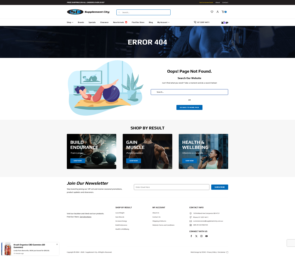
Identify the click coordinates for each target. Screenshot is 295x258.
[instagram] (201, 236)
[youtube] (206, 236)
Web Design (195, 252)
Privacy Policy (212, 252)
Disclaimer (221, 252)
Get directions (85, 217)
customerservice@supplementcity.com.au (208, 221)
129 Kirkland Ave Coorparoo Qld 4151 (206, 213)
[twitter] (196, 236)
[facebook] (191, 236)
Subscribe (220, 187)
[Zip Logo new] (224, 22)
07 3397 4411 (203, 217)
